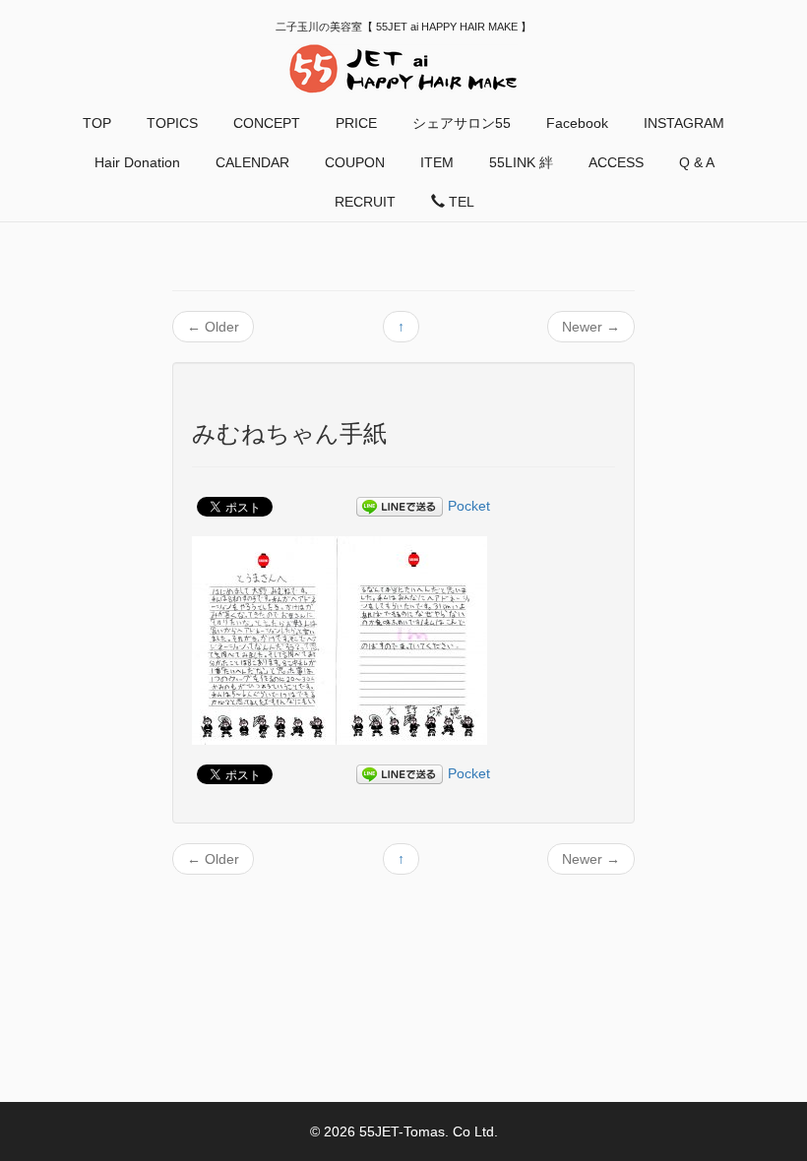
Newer (591, 327)
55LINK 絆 (521, 162)
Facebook (577, 123)
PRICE (356, 123)
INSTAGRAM (684, 123)
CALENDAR (252, 162)
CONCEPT (266, 123)
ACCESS (616, 162)
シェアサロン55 (461, 123)
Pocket (469, 506)
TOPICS (172, 123)
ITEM (437, 162)
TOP (97, 123)
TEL (459, 202)
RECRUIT (365, 202)
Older (213, 327)
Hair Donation (137, 162)
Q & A (696, 162)
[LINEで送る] (399, 506)
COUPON (355, 162)
